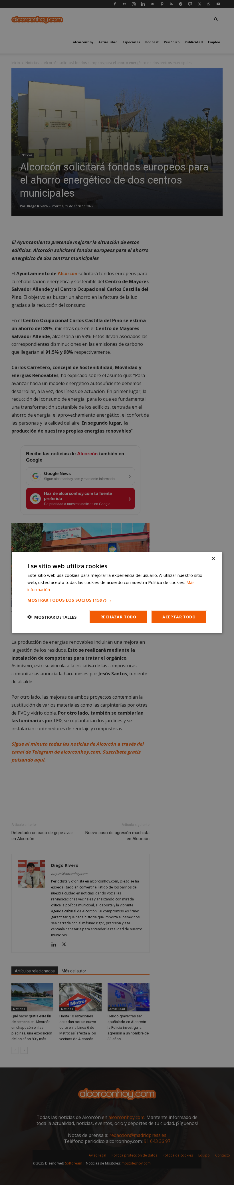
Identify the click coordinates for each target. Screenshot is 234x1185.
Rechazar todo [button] (118, 616)
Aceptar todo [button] (178, 616)
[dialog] (117, 592)
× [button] (213, 559)
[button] (117, 599)
